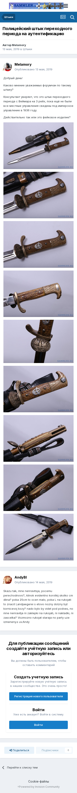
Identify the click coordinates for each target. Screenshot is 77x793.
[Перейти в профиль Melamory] (7, 67)
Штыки (27, 49)
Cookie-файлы (38, 781)
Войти (38, 724)
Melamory (19, 45)
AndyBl (21, 577)
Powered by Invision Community (39, 786)
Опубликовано (33, 69)
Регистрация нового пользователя (38, 696)
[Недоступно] (38, 145)
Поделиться (20, 750)
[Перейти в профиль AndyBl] (7, 580)
